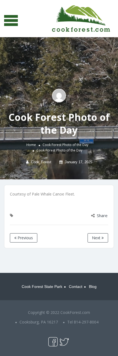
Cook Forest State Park (42, 286)
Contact (75, 286)
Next (97, 237)
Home (31, 144)
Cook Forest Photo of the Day (65, 144)
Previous (24, 237)
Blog (93, 286)
